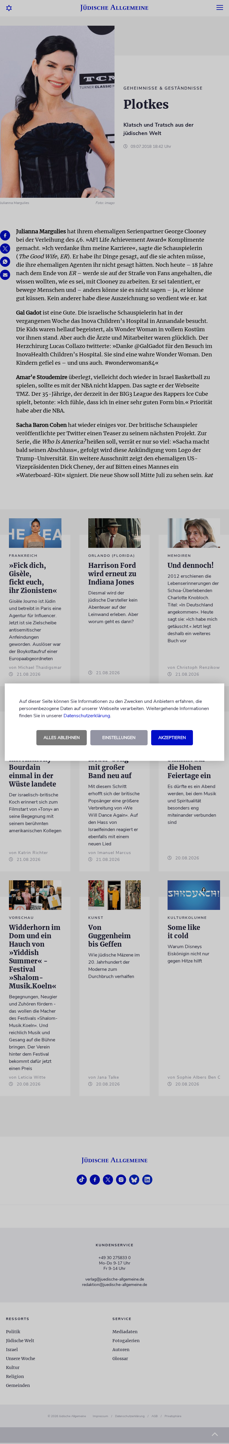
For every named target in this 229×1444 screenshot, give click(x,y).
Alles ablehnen (62, 738)
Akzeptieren (172, 738)
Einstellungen (118, 738)
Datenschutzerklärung (87, 715)
